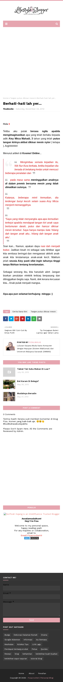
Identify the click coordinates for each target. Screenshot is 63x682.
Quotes (44, 649)
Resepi (8, 654)
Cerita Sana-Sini (19, 312)
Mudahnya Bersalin (26, 393)
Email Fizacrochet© (31, 535)
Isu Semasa (41, 640)
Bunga (7, 635)
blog (17, 654)
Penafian (42, 673)
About (31, 673)
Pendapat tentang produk (16, 649)
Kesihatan (9, 644)
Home (5, 98)
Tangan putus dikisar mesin (22, 98)
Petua (34, 649)
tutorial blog (36, 659)
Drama (44, 635)
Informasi (28, 640)
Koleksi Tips (22, 644)
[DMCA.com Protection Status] (31, 539)
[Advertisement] (31, 61)
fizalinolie (8, 109)
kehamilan (27, 654)
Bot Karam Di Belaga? (28, 381)
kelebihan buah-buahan (46, 654)
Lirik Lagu (36, 644)
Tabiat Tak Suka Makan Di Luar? (33, 369)
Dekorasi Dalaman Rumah (25, 635)
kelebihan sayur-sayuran (16, 659)
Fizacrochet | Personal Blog (40, 678)
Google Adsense (12, 640)
